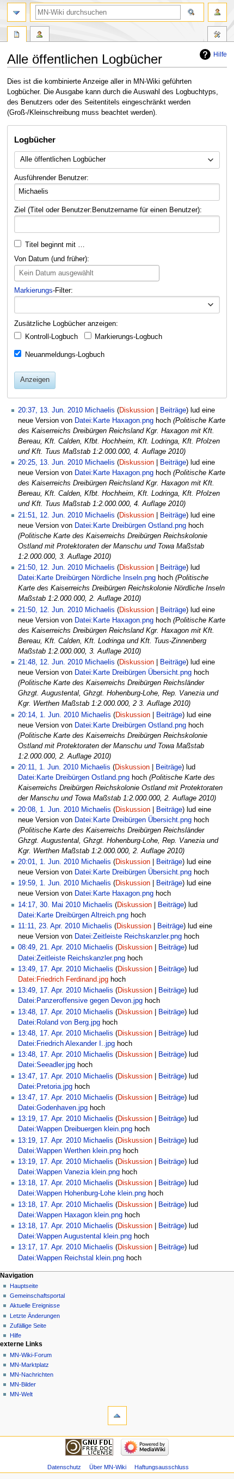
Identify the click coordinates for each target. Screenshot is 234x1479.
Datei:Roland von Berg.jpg (59, 1022)
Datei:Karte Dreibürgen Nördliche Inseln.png (87, 578)
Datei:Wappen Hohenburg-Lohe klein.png (82, 1193)
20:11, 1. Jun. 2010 (48, 767)
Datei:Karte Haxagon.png (114, 420)
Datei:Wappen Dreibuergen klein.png (75, 1129)
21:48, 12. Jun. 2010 (50, 662)
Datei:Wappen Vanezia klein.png (69, 1172)
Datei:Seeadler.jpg (46, 1065)
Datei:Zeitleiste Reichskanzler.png (128, 936)
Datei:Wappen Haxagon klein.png (70, 1215)
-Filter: (43, 290)
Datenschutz (64, 1467)
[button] (210, 304)
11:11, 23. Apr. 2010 (49, 926)
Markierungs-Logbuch (128, 337)
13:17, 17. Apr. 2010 (49, 1247)
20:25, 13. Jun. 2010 (50, 462)
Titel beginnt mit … (55, 245)
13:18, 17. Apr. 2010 (49, 1183)
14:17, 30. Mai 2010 (49, 905)
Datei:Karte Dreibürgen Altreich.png (73, 915)
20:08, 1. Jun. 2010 (48, 810)
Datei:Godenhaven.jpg (53, 1108)
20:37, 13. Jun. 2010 (50, 410)
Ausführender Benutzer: (51, 178)
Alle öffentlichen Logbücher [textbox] (63, 159)
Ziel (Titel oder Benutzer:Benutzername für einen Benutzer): (108, 210)
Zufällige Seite (28, 1325)
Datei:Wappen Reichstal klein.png (71, 1258)
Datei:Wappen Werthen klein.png (69, 1151)
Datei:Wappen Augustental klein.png (75, 1236)
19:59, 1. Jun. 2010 (48, 883)
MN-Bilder (23, 1384)
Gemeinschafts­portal (37, 1295)
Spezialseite (17, 35)
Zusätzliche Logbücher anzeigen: (66, 324)
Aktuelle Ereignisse (35, 1305)
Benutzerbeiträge (39, 35)
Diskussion (136, 410)
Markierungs (33, 290)
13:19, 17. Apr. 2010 (49, 1119)
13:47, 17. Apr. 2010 (49, 1076)
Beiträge (173, 410)
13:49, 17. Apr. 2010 (49, 969)
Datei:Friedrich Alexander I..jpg (66, 1043)
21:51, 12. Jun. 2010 (50, 515)
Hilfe (220, 54)
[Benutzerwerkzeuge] (217, 12)
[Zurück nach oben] (117, 1415)
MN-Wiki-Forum (31, 1355)
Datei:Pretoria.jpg (45, 1086)
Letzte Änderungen (35, 1315)
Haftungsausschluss (161, 1467)
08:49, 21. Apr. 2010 (49, 947)
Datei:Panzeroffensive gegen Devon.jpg (80, 1001)
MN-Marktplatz (29, 1364)
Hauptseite (24, 1286)
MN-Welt (21, 1394)
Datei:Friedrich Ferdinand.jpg (63, 979)
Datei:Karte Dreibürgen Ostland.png (130, 525)
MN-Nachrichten (31, 1374)
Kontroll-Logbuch (51, 337)
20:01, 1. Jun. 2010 (48, 862)
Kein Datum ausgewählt (56, 273)
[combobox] (116, 160)
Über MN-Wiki (107, 1467)
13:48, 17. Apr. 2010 (49, 1012)
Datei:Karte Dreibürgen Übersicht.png (133, 672)
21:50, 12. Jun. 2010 (50, 567)
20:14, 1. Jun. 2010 (48, 715)
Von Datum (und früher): (51, 259)
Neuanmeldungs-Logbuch (64, 355)
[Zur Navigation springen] (16, 12)
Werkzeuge (217, 35)
